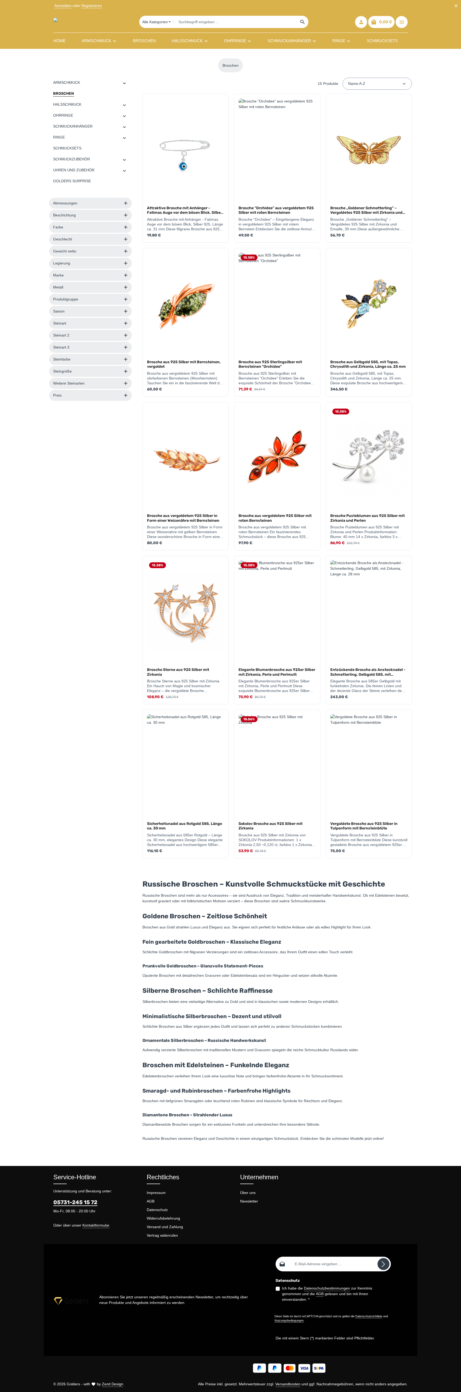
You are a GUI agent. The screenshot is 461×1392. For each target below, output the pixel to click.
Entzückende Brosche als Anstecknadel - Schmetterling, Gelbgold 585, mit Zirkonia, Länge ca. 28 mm (368, 672)
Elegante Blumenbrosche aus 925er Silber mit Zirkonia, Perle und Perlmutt (277, 672)
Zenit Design (112, 1384)
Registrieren (91, 5)
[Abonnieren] (383, 1264)
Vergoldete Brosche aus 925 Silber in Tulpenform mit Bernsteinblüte (364, 826)
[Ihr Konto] (361, 22)
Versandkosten (287, 1384)
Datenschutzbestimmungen (327, 1288)
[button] (124, 83)
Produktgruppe (65, 299)
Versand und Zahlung (165, 1227)
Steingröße (62, 371)
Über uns (248, 1193)
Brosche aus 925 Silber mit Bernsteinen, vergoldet (184, 364)
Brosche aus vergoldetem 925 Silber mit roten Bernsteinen (275, 518)
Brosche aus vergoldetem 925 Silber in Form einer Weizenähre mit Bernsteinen (183, 518)
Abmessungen (65, 203)
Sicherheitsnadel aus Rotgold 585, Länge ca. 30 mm (184, 826)
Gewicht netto (64, 251)
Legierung (61, 263)
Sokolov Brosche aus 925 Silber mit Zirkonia (271, 826)
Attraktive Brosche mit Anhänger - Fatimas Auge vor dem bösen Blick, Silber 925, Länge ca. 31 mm (184, 210)
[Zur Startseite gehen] (72, 22)
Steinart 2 (61, 335)
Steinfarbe (61, 359)
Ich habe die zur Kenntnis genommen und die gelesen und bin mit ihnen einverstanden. (327, 1294)
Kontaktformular (95, 1225)
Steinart (59, 323)
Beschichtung (64, 215)
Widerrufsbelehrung (163, 1218)
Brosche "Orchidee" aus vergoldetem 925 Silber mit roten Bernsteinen (276, 210)
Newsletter (249, 1201)
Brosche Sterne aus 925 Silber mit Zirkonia (178, 672)
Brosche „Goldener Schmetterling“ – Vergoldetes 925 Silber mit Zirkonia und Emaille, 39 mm (366, 210)
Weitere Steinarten (69, 383)
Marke (58, 275)
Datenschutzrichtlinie (368, 1316)
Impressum (156, 1193)
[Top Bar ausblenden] (456, 6)
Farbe (58, 227)
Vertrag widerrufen (162, 1235)
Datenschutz (157, 1210)
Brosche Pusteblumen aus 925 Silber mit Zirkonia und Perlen (367, 518)
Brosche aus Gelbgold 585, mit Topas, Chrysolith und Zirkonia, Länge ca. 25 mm (368, 364)
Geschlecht (62, 239)
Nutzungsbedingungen (289, 1320)
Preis (57, 395)
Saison (59, 311)
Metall (58, 287)
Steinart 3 (61, 347)
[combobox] (235, 22)
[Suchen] (302, 22)
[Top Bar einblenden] (402, 22)
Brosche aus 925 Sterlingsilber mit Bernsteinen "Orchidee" (270, 364)
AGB (150, 1201)
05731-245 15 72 (75, 1202)
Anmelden (62, 5)
